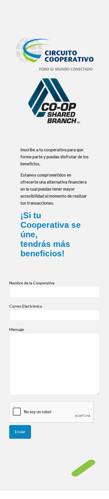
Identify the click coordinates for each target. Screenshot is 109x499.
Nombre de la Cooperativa (31, 282)
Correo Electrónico (25, 306)
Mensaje (16, 329)
